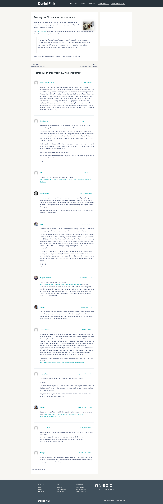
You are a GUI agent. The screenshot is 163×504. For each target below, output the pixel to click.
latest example (41, 31)
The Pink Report (61, 489)
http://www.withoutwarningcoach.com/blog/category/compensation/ (62, 362)
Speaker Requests (81, 489)
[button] (103, 3)
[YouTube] (111, 485)
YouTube (59, 487)
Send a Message (80, 491)
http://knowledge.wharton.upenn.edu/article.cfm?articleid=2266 (60, 284)
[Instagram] (103, 485)
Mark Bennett (44, 121)
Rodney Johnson (45, 330)
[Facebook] (96, 485)
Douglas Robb (44, 374)
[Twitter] (100, 485)
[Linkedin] (107, 485)
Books (40, 489)
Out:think (122, 500)
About (40, 487)
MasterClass (60, 491)
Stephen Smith (44, 193)
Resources (41, 491)
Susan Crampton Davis (47, 83)
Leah (41, 224)
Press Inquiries (80, 487)
